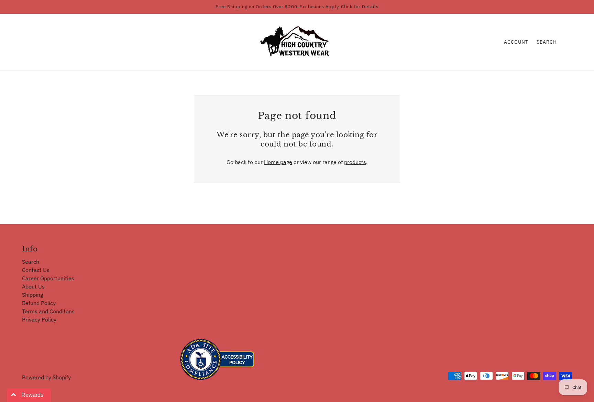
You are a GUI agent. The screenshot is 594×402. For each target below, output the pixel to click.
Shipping (32, 294)
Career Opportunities (48, 278)
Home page (278, 162)
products (355, 162)
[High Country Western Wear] (297, 41)
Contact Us (36, 270)
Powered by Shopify (46, 377)
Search (547, 42)
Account (516, 42)
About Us (33, 286)
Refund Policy (39, 303)
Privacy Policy (39, 319)
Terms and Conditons (48, 311)
